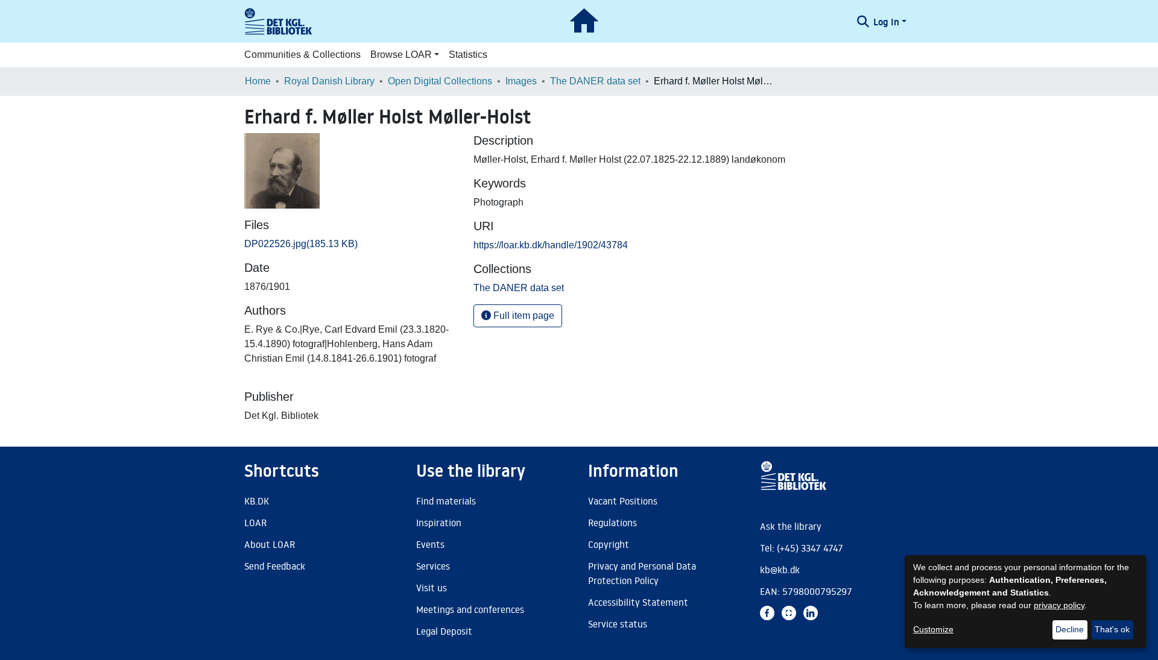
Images (521, 81)
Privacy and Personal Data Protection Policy (642, 573)
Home (258, 81)
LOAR (255, 523)
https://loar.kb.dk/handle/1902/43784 (550, 245)
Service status (617, 624)
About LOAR (269, 544)
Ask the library (790, 526)
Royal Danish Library (329, 81)
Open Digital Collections (440, 81)
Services (433, 566)
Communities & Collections (302, 54)
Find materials (446, 501)
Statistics (468, 54)
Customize (933, 629)
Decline (1069, 629)
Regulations (612, 523)
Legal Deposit (444, 631)
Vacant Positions (622, 501)
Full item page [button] (522, 315)
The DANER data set (595, 81)
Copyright (608, 544)
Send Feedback (274, 566)
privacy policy (1059, 605)
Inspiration (438, 523)
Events (430, 544)
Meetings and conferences (470, 609)
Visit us (431, 588)
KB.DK (256, 501)
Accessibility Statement (638, 602)
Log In (886, 21)
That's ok (1112, 629)
